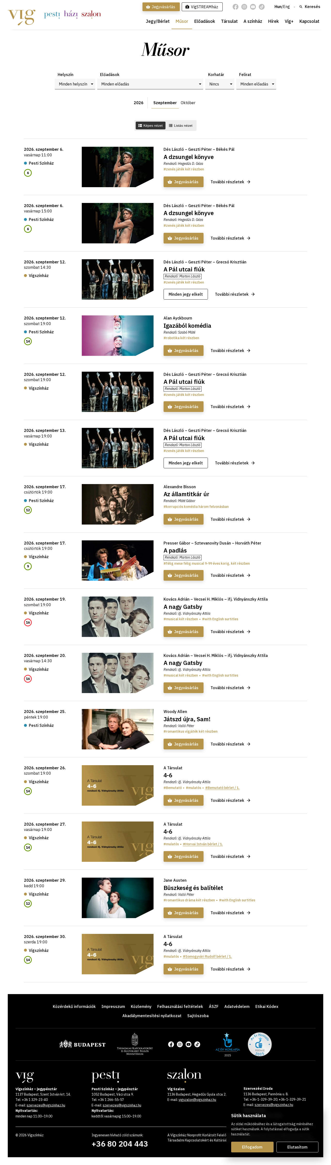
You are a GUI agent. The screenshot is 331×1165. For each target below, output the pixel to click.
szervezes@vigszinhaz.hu (46, 1105)
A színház (253, 21)
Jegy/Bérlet (158, 21)
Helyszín (65, 74)
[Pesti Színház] (52, 14)
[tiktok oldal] (262, 7)
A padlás (175, 550)
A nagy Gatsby (183, 607)
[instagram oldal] (244, 7)
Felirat (245, 74)
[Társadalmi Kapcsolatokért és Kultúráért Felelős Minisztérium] (135, 1053)
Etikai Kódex (266, 1006)
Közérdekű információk (74, 1006)
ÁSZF (214, 1006)
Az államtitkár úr (186, 494)
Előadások (204, 21)
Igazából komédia (187, 325)
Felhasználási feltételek (180, 1006)
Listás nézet (183, 125)
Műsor (181, 21)
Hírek (273, 21)
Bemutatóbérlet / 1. (224, 788)
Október (188, 102)
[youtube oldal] (253, 7)
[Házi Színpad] (71, 14)
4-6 (168, 775)
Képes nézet (153, 125)
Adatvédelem (237, 1006)
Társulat (229, 21)
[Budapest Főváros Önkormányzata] (82, 1046)
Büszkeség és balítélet (193, 888)
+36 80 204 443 (120, 1144)
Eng (286, 7)
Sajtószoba (198, 1015)
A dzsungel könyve (189, 157)
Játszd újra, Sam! (187, 719)
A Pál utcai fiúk (184, 269)
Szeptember (165, 102)
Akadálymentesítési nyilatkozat (151, 1015)
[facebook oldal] (235, 7)
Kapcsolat (309, 21)
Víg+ (289, 21)
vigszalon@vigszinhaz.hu (197, 1100)
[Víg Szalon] (91, 14)
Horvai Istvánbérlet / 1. (204, 844)
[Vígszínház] (21, 14)
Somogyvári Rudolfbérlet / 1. (208, 956)
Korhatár (216, 74)
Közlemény (141, 1006)
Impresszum (113, 1006)
